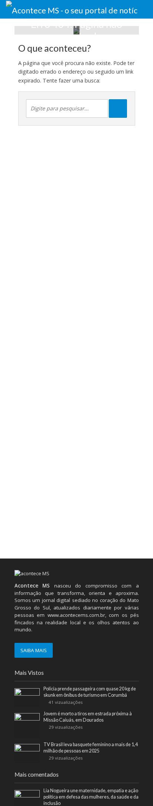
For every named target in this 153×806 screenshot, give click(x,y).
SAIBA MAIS (33, 650)
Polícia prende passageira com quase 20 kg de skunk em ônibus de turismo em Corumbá (89, 692)
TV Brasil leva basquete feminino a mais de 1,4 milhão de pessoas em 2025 (90, 748)
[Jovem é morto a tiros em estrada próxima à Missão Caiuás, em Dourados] (27, 725)
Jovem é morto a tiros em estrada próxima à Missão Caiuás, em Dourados (87, 717)
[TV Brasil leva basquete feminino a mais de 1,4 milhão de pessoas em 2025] (27, 753)
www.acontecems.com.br (76, 615)
